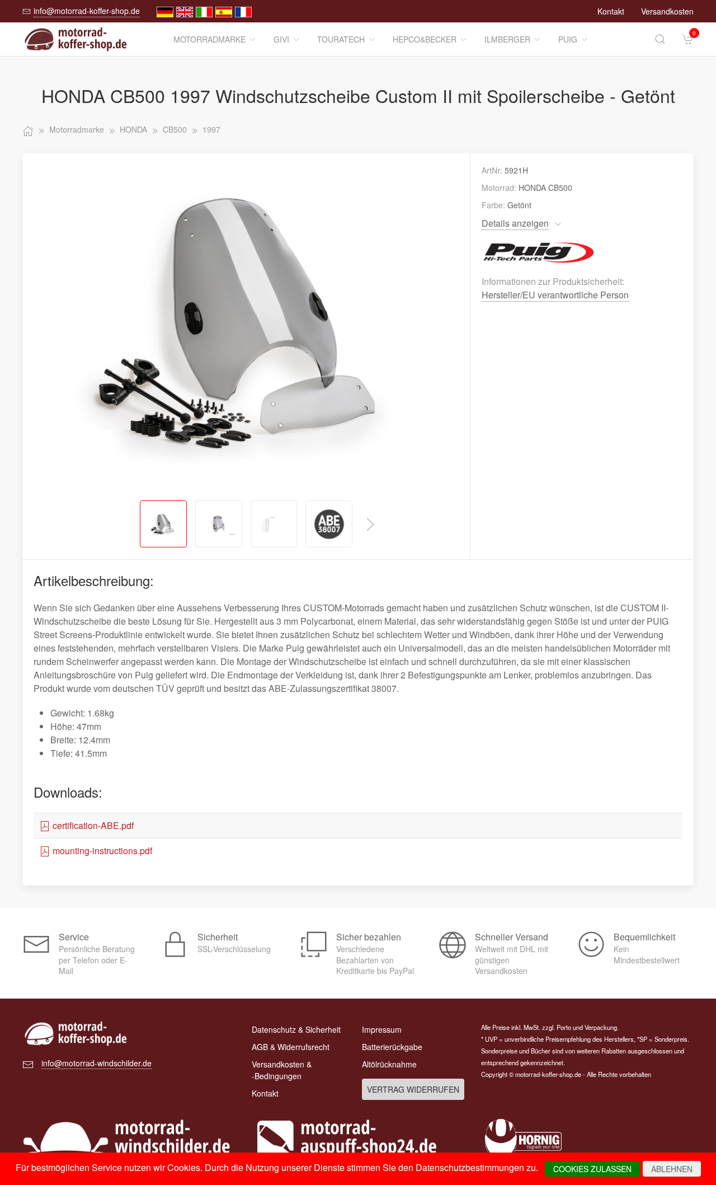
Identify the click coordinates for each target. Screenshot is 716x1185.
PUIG (567, 39)
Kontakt (610, 11)
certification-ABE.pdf (92, 825)
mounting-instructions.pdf (101, 850)
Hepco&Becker (424, 39)
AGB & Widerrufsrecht (290, 1046)
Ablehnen (672, 1168)
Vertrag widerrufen (413, 1089)
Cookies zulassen (592, 1168)
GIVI (281, 39)
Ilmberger (507, 39)
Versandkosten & (282, 1069)
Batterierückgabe (392, 1046)
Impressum (382, 1029)
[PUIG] (539, 251)
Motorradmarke (209, 39)
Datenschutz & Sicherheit (296, 1029)
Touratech (341, 39)
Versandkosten (667, 11)
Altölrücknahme (389, 1064)
